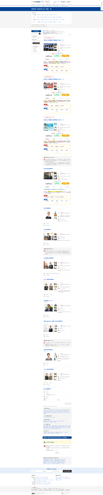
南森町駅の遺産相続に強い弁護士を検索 (48, 460)
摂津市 (50, 411)
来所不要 (49, 432)
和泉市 (44, 410)
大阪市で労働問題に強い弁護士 (50, 6)
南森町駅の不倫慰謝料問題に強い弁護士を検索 (58, 463)
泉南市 (63, 411)
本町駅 (44, 425)
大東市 (56, 410)
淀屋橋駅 (53, 425)
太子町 (67, 412)
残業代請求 (38, 19)
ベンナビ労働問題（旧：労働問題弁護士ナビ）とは (36, 488)
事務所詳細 (47, 59)
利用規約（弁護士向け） (58, 488)
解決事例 (43, 4)
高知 (50, 482)
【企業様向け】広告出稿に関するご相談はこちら (47, 490)
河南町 (69, 412)
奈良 (51, 417)
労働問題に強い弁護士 (38, 6)
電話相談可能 (60, 432)
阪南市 (67, 411)
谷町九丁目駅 (48, 428)
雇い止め (51, 19)
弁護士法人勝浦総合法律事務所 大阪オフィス (54, 40)
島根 (37, 482)
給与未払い (69, 478)
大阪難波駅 (57, 427)
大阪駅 (63, 426)
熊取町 (60, 412)
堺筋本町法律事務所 (48, 349)
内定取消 (48, 19)
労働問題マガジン (45, 488)
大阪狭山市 (45, 412)
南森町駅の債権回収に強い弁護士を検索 (48, 461)
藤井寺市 (60, 411)
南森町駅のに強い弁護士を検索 (61, 462)
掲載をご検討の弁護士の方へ (34, 489)
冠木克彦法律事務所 (48, 168)
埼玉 (40, 478)
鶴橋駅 (47, 427)
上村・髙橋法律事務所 (49, 279)
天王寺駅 (52, 426)
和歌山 (54, 417)
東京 (36, 478)
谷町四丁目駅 (62, 425)
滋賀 (49, 417)
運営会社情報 (49, 488)
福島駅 (59, 428)
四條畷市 (48, 412)
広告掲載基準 (35, 490)
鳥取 (36, 482)
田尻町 (63, 412)
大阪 (44, 417)
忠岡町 (58, 412)
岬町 (64, 412)
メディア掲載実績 (41, 489)
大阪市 (47, 170)
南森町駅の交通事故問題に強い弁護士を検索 (60, 459)
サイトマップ (63, 488)
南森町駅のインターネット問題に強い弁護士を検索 (49, 462)
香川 (46, 482)
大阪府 (44, 170)
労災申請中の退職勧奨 (50, 442)
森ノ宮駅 (45, 428)
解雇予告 (45, 19)
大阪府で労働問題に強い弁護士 (44, 6)
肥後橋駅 (66, 425)
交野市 (52, 411)
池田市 (68, 410)
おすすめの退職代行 (67, 490)
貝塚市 (47, 411)
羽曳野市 (62, 410)
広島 (41, 482)
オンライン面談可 (65, 432)
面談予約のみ (52, 432)
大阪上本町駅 (52, 428)
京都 (48, 417)
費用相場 (54, 4)
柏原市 (57, 411)
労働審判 (56, 19)
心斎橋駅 (58, 426)
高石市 (65, 411)
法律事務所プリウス (48, 300)
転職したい (58, 4)
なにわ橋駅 (68, 426)
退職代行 (63, 19)
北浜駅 (66, 427)
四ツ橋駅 (69, 425)
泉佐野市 (45, 411)
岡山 (39, 482)
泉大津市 (55, 411)
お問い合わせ (57, 489)
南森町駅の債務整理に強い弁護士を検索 (59, 461)
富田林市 (59, 410)
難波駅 (44, 426)
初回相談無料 (45, 432)
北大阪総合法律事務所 (49, 258)
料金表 (54, 59)
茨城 (43, 478)
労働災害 (53, 19)
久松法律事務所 (47, 229)
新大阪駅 (59, 425)
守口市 (47, 410)
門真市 (49, 410)
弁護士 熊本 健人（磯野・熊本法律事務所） (53, 321)
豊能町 (53, 412)
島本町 (51, 412)
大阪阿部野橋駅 (53, 427)
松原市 (52, 410)
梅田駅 (47, 426)
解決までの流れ (39, 4)
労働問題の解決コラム (62, 489)
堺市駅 (65, 426)
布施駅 (55, 426)
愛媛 (48, 482)
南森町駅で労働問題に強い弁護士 (57, 6)
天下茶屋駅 (63, 427)
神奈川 (38, 478)
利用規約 (53, 488)
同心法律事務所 (47, 388)
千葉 (42, 478)
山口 (43, 482)
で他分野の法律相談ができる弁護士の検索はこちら (50, 406)
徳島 (45, 482)
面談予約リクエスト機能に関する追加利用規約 (59, 490)
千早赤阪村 (45, 413)
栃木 (47, 478)
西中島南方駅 (56, 428)
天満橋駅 (50, 426)
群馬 (45, 478)
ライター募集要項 (45, 489)
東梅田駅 (60, 427)
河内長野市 (65, 410)
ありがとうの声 (70, 4)
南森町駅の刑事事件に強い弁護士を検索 (59, 460)
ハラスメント (59, 19)
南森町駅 (47, 425)
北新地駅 (50, 425)
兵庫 (46, 417)
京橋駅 (44, 427)
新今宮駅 (50, 427)
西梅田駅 (69, 427)
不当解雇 (42, 19)
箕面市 (54, 410)
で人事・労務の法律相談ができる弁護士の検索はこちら (39, 26)
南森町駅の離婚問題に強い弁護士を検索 (48, 459)
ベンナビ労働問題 (33, 6)
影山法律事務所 (47, 208)
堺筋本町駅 (56, 425)
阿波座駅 (61, 426)
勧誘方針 (32, 490)
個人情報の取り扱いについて (51, 489)
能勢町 (55, 412)
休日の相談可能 (56, 432)
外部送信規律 (39, 490)
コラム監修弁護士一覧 (67, 489)
